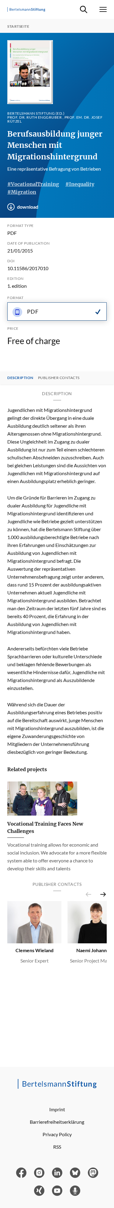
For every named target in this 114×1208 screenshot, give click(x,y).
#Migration (21, 192)
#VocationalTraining (33, 184)
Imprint (57, 1109)
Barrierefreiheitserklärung (57, 1122)
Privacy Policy (57, 1134)
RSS (57, 1147)
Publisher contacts (59, 378)
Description (20, 378)
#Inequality (79, 184)
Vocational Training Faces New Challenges (45, 827)
